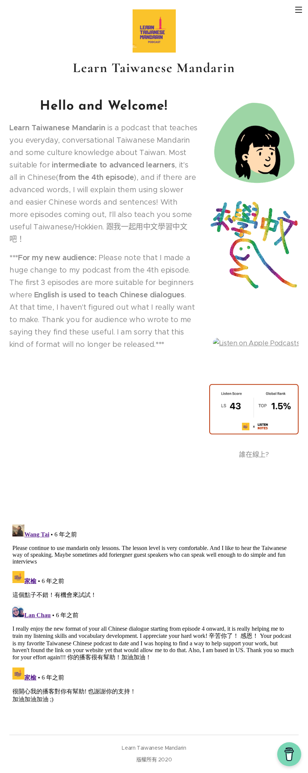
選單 (298, 9)
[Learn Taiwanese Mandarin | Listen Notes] (254, 432)
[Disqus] (154, 615)
